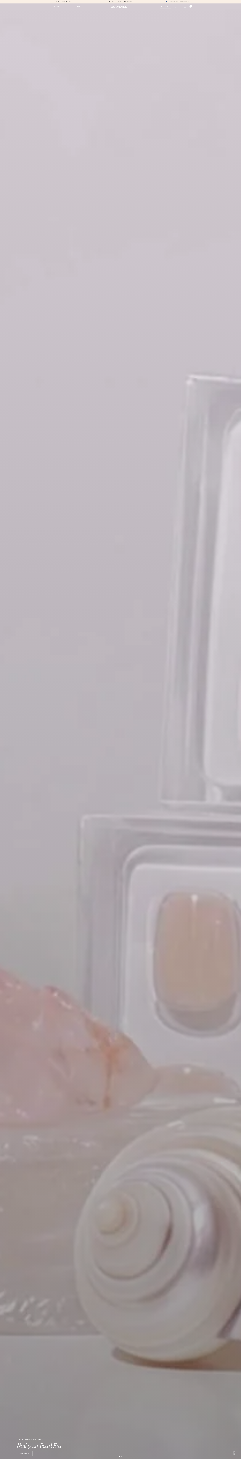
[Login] (185, 7)
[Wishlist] (180, 7)
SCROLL (234, 1453)
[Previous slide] (115, 1456)
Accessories (70, 7)
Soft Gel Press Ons (58, 7)
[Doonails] (119, 7)
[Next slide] (126, 1456)
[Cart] (190, 7)
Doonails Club (165, 7)
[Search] (175, 7)
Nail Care (79, 7)
